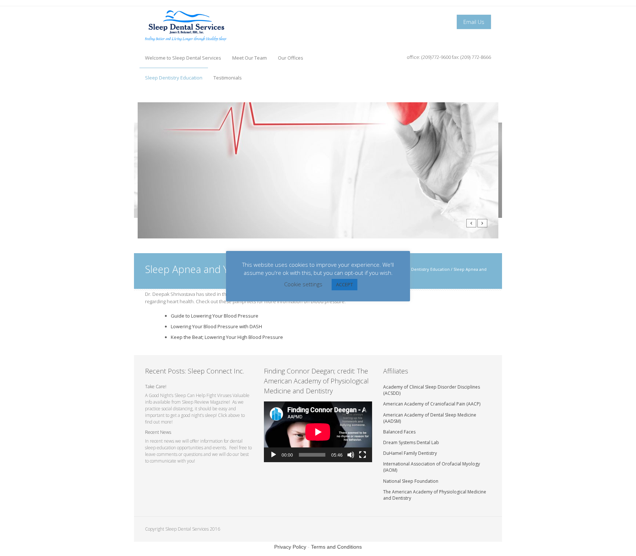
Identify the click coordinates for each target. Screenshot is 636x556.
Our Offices (290, 57)
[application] (318, 431)
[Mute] (350, 454)
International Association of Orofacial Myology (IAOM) (431, 467)
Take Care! (155, 386)
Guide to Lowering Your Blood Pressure (214, 315)
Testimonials (227, 77)
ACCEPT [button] (344, 284)
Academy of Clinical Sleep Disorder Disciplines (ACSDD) (431, 390)
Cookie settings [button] (303, 284)
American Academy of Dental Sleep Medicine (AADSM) (429, 418)
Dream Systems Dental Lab (411, 442)
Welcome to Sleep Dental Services (183, 57)
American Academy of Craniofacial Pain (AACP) (431, 404)
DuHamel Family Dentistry (410, 453)
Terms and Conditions (336, 547)
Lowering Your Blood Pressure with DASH (216, 326)
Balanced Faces (399, 432)
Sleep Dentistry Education (173, 77)
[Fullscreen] (362, 454)
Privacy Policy (290, 547)
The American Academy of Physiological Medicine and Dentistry (434, 495)
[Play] (273, 454)
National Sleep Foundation (410, 481)
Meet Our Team (249, 57)
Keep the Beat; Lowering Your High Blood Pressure (227, 337)
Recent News (158, 432)
